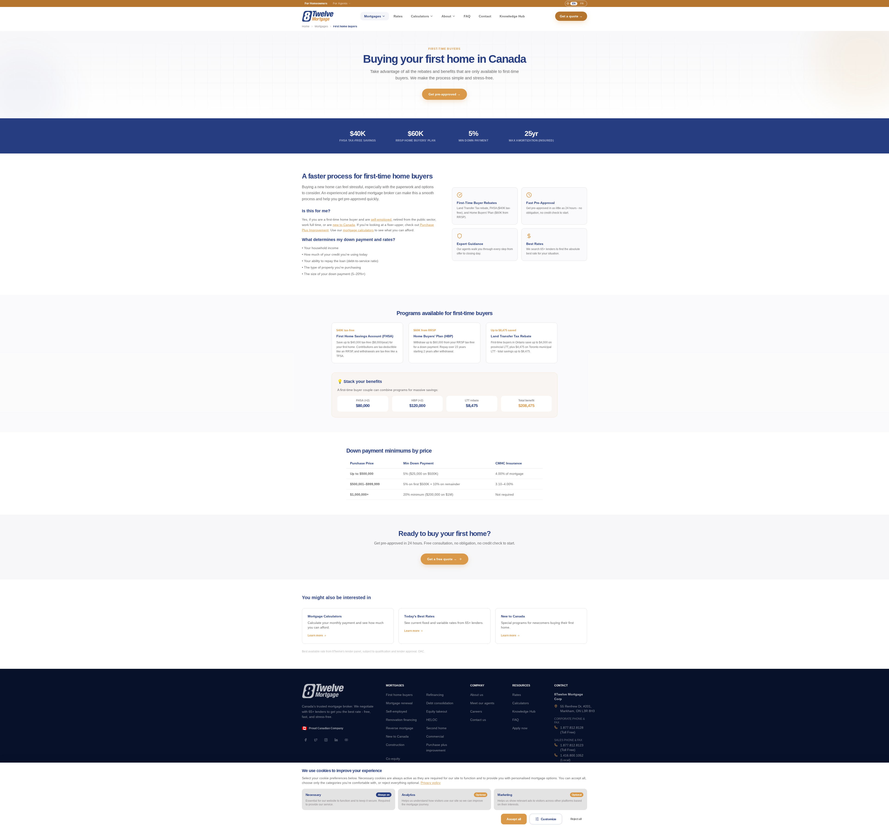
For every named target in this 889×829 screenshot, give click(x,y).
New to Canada (397, 736)
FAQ (467, 16)
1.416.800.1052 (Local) (571, 758)
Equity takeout (436, 711)
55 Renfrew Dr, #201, (577, 708)
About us (476, 695)
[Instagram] (326, 740)
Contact (485, 16)
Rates (398, 16)
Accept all (514, 819)
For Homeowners (316, 3)
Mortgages (372, 16)
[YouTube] (346, 740)
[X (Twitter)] (315, 740)
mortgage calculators (358, 230)
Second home (436, 728)
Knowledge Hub (512, 16)
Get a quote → (571, 16)
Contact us (478, 720)
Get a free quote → (442, 559)
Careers (476, 711)
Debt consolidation (439, 703)
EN (574, 3)
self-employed (381, 219)
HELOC (431, 720)
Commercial (435, 736)
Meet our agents (482, 703)
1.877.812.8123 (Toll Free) (571, 747)
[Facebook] (305, 740)
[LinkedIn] (336, 740)
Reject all (576, 819)
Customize (548, 819)
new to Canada (344, 225)
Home (306, 26)
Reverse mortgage (399, 728)
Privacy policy (431, 783)
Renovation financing (401, 720)
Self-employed (396, 711)
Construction (395, 745)
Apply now (519, 728)
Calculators (420, 16)
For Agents (340, 3)
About (446, 16)
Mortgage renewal (399, 703)
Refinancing (435, 695)
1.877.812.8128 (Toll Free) (571, 730)
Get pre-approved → (444, 94)
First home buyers (399, 695)
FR (582, 3)
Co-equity (393, 758)
